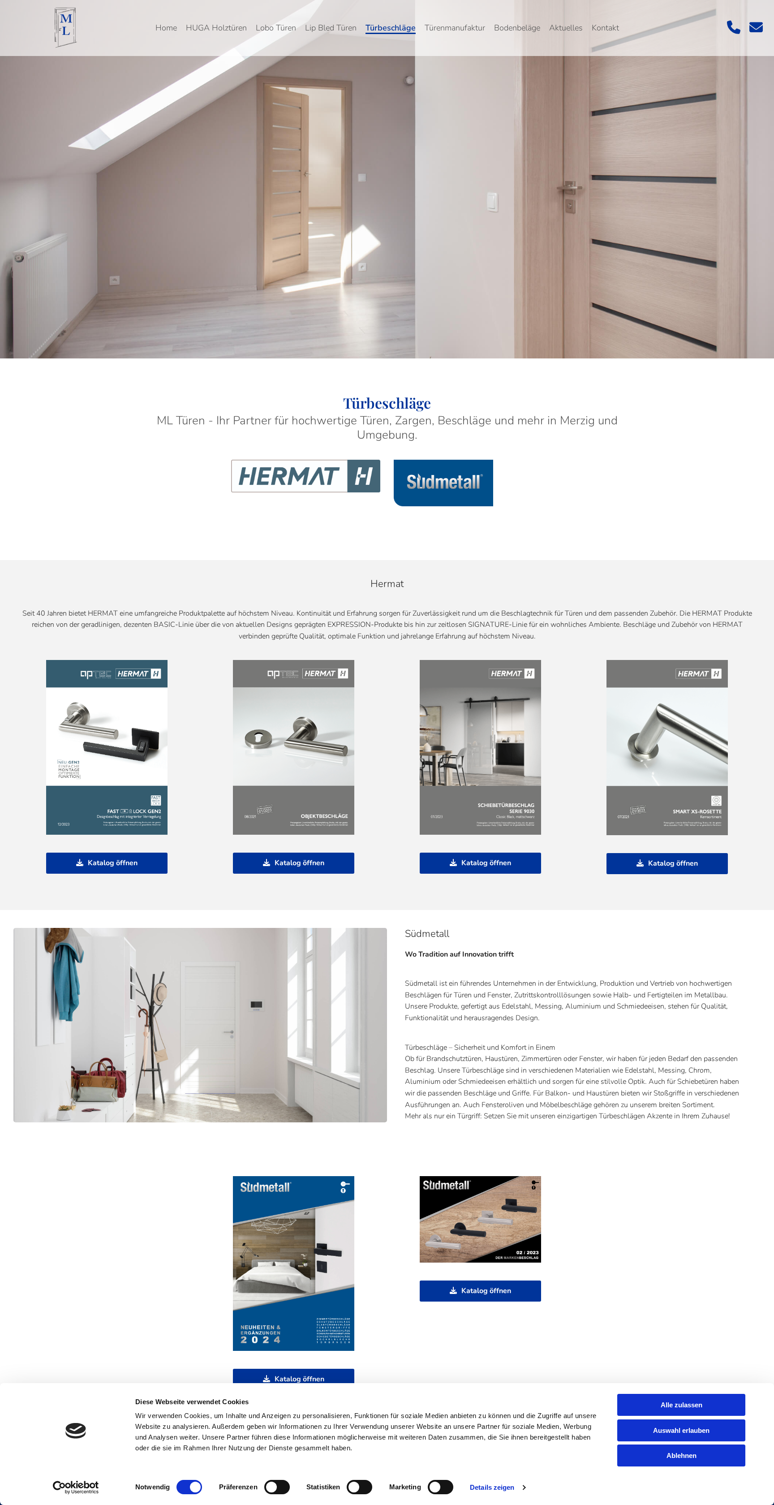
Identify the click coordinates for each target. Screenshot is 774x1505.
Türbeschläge (391, 27)
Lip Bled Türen (331, 27)
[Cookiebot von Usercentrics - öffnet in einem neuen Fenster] (76, 1487)
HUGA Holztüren (216, 27)
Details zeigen (492, 1487)
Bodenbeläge (517, 27)
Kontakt (605, 27)
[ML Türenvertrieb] (64, 28)
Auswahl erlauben (681, 1430)
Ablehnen (681, 1455)
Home (166, 27)
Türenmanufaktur (455, 27)
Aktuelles (566, 27)
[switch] (277, 1487)
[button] (107, 863)
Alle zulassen (681, 1405)
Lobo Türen (276, 27)
